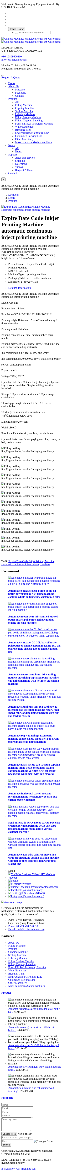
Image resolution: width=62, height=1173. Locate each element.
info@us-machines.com (14, 59)
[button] (43, 1141)
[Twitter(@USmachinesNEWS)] (26, 893)
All (17, 101)
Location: (13, 194)
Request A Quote (10, 77)
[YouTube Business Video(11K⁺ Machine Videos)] (34, 877)
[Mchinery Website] (19, 883)
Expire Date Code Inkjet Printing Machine (31, 561)
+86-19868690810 (11, 56)
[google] (13, 880)
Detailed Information (19, 287)
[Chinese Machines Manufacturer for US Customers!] (31, 40)
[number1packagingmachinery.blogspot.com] (33, 886)
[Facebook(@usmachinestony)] (25, 890)
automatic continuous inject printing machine (25, 564)
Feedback (7, 1097)
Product (12, 200)
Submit (6, 1144)
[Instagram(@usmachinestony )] (26, 896)
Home (11, 83)
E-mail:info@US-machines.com (18, 1168)
